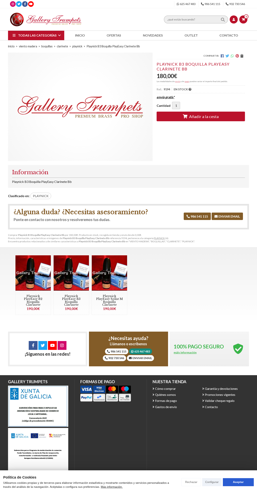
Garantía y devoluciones (221, 388)
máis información (185, 352)
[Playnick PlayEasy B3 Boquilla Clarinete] (71, 273)
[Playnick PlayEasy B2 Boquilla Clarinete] (33, 273)
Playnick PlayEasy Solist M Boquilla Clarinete (109, 300)
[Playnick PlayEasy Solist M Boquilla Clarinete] (109, 273)
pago (187, 81)
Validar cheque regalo (220, 400)
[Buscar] (223, 19)
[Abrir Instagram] (13, 4)
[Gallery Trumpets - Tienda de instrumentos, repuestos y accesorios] (46, 19)
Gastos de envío (166, 407)
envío (177, 81)
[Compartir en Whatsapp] (232, 56)
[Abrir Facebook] (25, 4)
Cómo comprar (165, 388)
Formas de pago (166, 400)
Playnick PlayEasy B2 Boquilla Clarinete (33, 300)
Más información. (112, 486)
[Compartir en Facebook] (222, 56)
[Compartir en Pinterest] (237, 56)
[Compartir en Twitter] (227, 56)
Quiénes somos (165, 394)
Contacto (211, 407)
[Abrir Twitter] (18, 4)
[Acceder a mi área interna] (234, 19)
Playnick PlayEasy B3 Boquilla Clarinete (71, 300)
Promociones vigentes (220, 394)
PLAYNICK (159, 238)
